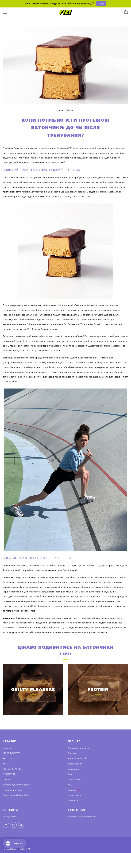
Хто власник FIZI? (77, 758)
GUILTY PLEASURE (12, 769)
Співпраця (73, 769)
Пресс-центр (74, 779)
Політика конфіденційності (17, 795)
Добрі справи (75, 764)
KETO (5, 764)
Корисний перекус (41, 346)
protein (61, 110)
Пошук (6, 779)
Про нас (72, 753)
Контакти (73, 800)
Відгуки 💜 (73, 790)
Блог (70, 774)
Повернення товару (13, 790)
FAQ (70, 785)
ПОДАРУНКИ (9, 774)
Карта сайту (74, 795)
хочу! (101, 4)
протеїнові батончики (15, 192)
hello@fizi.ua (9, 817)
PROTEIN (7, 758)
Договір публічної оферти (16, 785)
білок (70, 110)
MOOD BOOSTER (11, 753)
